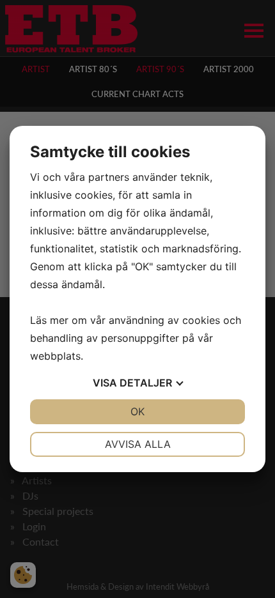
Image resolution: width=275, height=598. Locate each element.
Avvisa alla (138, 444)
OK (137, 411)
